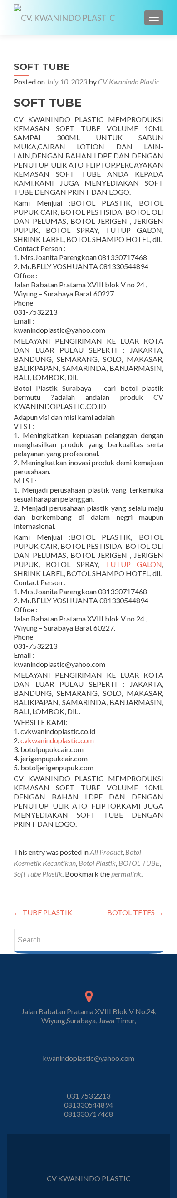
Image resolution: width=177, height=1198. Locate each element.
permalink (126, 873)
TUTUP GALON (133, 564)
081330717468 (88, 1113)
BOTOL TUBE (139, 862)
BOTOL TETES (135, 912)
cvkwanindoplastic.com (56, 740)
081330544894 (88, 1104)
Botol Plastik (97, 862)
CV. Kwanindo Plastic (128, 81)
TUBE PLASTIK (43, 912)
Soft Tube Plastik (38, 873)
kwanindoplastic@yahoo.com (88, 1058)
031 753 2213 (88, 1095)
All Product (106, 852)
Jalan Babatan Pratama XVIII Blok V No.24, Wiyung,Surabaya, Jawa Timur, (88, 1016)
